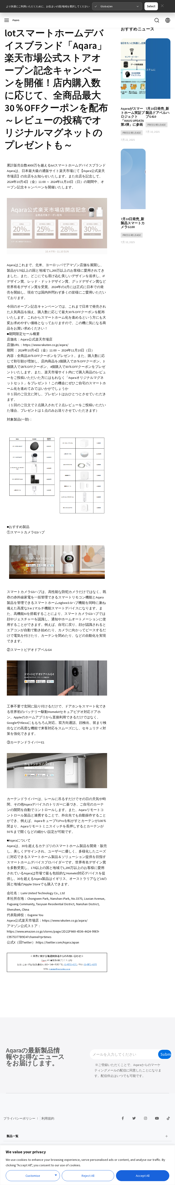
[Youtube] (156, 1118)
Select (151, 6)
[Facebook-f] (122, 1118)
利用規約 (47, 1118)
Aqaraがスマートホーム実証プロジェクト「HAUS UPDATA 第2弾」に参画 (133, 117)
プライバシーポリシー (19, 1118)
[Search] (156, 20)
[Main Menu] (6, 20)
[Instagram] (145, 1118)
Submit (165, 1054)
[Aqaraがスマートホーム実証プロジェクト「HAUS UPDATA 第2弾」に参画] (133, 70)
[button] (87, 1136)
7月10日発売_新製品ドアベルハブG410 (158, 113)
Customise (33, 1176)
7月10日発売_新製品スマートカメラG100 (133, 223)
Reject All (87, 1176)
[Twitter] (134, 1118)
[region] (87, 1165)
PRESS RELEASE (132, 132)
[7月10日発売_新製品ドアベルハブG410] (158, 70)
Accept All (142, 1176)
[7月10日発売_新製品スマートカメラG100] (133, 180)
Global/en (106, 6)
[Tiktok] (168, 1118)
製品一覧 (12, 1136)
